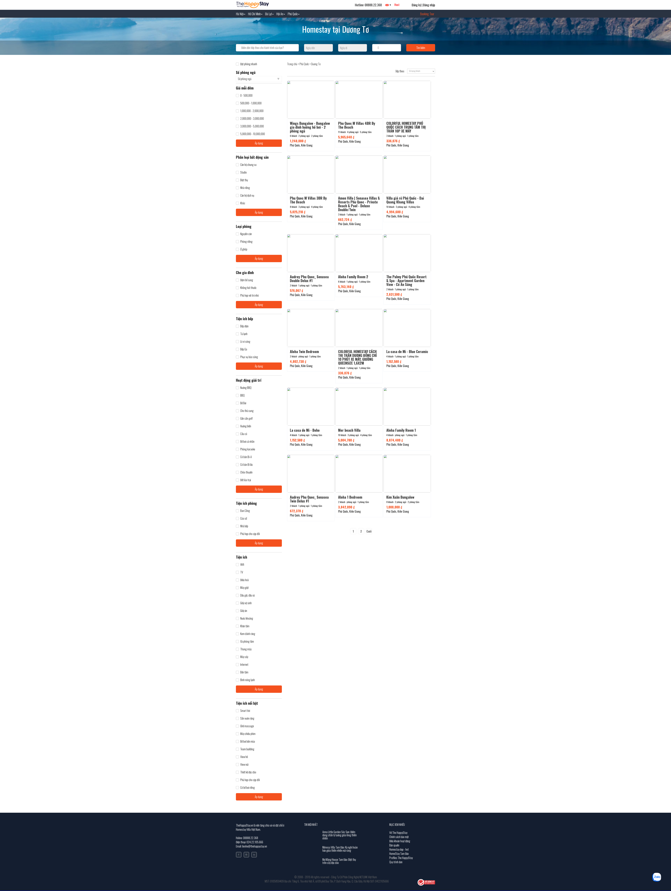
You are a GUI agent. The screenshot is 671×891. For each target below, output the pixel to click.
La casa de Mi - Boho (305, 430)
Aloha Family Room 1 (401, 430)
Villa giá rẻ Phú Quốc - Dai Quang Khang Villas (405, 199)
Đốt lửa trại (245, 480)
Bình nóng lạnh (247, 679)
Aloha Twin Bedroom (304, 351)
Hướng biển (245, 426)
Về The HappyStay (398, 833)
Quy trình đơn (395, 862)
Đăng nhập (429, 5)
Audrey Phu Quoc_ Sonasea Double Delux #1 (309, 278)
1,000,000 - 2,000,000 (252, 110)
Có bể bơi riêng (247, 787)
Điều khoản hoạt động (399, 841)
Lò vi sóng (245, 341)
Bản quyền (394, 845)
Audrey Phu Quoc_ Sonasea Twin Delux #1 (309, 499)
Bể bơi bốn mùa (247, 741)
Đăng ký (416, 5)
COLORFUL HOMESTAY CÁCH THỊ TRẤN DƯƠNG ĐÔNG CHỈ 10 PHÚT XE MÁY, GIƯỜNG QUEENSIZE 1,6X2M (357, 357)
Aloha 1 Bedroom (350, 497)
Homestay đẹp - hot (399, 849)
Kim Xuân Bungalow (400, 497)
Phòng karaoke (247, 449)
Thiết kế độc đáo (248, 772)
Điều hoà (244, 580)
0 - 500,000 (246, 95)
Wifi (242, 564)
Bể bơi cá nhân (247, 441)
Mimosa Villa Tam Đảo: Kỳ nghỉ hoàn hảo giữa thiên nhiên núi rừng (340, 849)
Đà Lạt (268, 14)
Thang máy (245, 649)
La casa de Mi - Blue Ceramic (407, 351)
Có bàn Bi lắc (246, 464)
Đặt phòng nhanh (248, 64)
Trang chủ (292, 64)
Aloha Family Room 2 (353, 276)
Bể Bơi (243, 403)
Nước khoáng (246, 618)
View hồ (244, 756)
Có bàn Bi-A (246, 456)
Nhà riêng (245, 187)
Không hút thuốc (248, 287)
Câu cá (243, 433)
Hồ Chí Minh (254, 14)
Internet (244, 664)
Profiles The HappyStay (401, 858)
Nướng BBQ (245, 387)
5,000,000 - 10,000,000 (252, 133)
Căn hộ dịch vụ (247, 195)
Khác (242, 203)
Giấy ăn (243, 610)
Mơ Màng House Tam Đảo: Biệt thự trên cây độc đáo (339, 861)
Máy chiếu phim (247, 733)
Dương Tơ (315, 64)
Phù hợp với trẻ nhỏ (249, 295)
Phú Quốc (293, 14)
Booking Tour (427, 14)
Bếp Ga (243, 349)
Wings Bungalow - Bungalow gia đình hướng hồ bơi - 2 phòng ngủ (310, 127)
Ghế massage (247, 726)
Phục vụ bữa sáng (249, 356)
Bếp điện (244, 326)
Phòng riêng (246, 241)
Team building (247, 749)
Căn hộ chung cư (248, 164)
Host (396, 5)
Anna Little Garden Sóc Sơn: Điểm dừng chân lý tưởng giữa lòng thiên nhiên (339, 835)
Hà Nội (240, 14)
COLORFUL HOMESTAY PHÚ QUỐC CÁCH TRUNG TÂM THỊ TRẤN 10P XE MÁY (406, 127)
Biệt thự (244, 180)
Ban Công (245, 510)
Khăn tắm (244, 626)
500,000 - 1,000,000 (251, 103)
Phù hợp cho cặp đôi (250, 533)
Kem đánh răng (247, 633)
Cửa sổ (243, 518)
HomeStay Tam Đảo (399, 854)
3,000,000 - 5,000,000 (252, 126)
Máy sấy (244, 656)
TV (241, 572)
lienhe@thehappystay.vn (254, 846)
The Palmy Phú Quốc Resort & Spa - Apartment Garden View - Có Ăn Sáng (406, 280)
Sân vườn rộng (247, 718)
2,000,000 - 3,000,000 (252, 118)
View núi (244, 764)
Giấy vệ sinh (246, 603)
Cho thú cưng (247, 410)
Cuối (368, 531)
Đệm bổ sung (246, 280)
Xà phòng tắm (247, 641)
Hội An (279, 14)
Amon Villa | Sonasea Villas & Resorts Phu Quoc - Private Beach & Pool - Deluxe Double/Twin (359, 203)
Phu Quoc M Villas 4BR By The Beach (356, 125)
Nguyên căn (246, 233)
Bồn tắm (244, 672)
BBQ (242, 395)
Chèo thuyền (246, 472)
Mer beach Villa (349, 430)
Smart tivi (245, 710)
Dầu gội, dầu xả (247, 595)
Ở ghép (243, 249)
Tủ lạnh (243, 333)
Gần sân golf (246, 418)
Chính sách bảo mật (399, 837)
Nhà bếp (244, 526)
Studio (243, 172)
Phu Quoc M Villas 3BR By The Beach (308, 199)
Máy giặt (244, 587)
